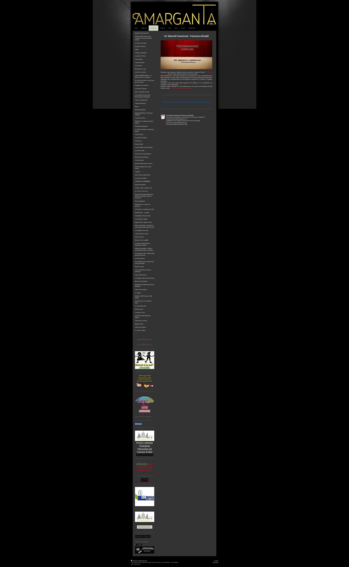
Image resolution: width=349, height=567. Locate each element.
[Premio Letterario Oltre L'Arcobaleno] (144, 405)
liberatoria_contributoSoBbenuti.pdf (176, 122)
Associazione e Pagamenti (142, 536)
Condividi (139, 424)
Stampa (135, 560)
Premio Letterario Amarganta (144, 454)
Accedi (216, 560)
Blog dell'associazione (144, 527)
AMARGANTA (142, 464)
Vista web (215, 562)
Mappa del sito (142, 560)
